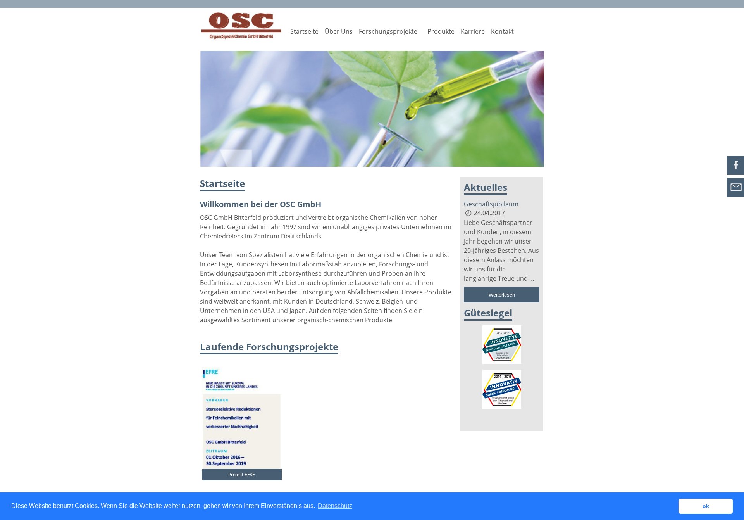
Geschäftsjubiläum (491, 204)
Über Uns (339, 31)
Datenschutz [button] (335, 506)
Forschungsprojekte (388, 31)
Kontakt (502, 31)
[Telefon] (735, 170)
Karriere (473, 31)
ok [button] (706, 506)
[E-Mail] (735, 192)
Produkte (441, 31)
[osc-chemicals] (241, 26)
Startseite (304, 31)
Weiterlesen (502, 295)
